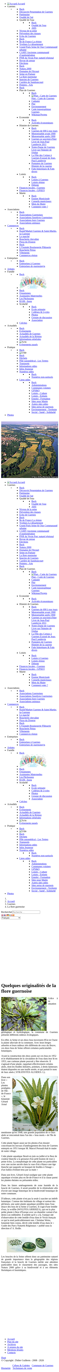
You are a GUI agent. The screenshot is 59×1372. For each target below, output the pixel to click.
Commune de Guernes (42, 1365)
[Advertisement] (29, 950)
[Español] (13, 915)
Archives (11, 1344)
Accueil (11, 1339)
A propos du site (15, 1347)
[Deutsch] (8, 915)
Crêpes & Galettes (21, 1365)
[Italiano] (10, 915)
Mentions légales (15, 1350)
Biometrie (6, 1368)
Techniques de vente (22, 1368)
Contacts (11, 1352)
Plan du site (12, 1341)
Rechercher (6, 912)
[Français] (5, 915)
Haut (3, 1357)
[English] (2, 915)
